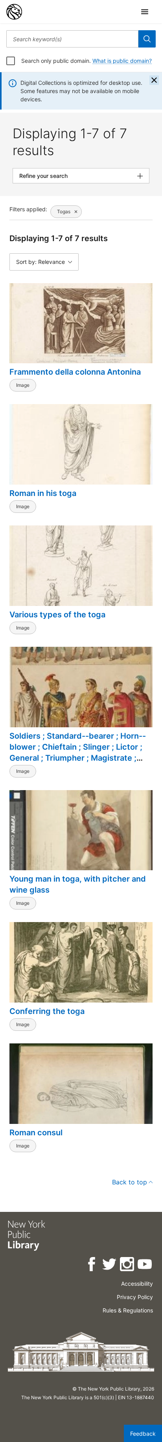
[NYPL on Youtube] (145, 1265)
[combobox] (72, 39)
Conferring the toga (47, 1011)
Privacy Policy (135, 1297)
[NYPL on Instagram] (127, 1265)
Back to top (129, 1182)
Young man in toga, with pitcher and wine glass (77, 884)
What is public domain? (122, 60)
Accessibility (137, 1283)
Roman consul (36, 1132)
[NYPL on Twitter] (110, 1265)
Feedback (143, 1433)
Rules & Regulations (128, 1310)
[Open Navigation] (145, 11)
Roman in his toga (42, 493)
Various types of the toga (57, 614)
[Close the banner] (154, 80)
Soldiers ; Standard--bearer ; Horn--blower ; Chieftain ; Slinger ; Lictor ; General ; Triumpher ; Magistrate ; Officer (77, 752)
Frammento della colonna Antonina (75, 372)
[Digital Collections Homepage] (14, 12)
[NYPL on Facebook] (92, 1265)
